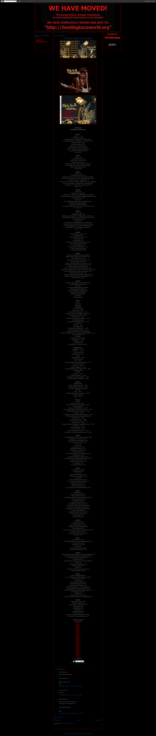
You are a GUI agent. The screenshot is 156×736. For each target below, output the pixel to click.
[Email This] (76, 661)
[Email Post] (73, 661)
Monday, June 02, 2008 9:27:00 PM (70, 686)
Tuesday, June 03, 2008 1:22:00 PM (70, 695)
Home (78, 720)
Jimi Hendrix (82, 663)
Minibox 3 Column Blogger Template (71, 733)
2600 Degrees (89, 733)
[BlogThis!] (78, 661)
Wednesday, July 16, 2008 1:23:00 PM (71, 713)
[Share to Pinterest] (83, 661)
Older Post (98, 720)
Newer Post (57, 720)
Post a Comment (59, 717)
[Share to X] (79, 661)
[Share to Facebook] (81, 661)
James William (82, 733)
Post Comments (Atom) (67, 723)
